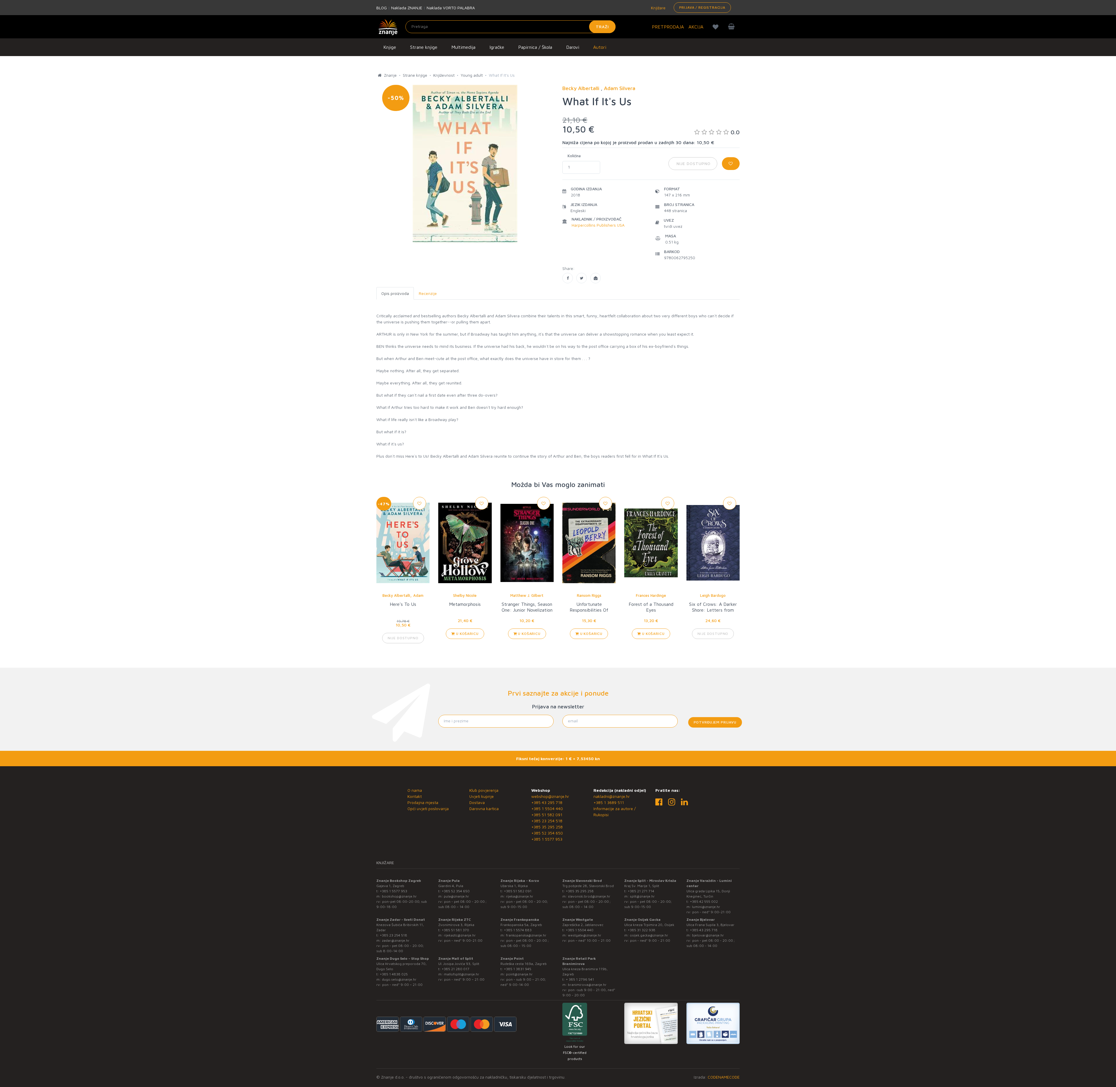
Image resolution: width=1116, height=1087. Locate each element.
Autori (599, 47)
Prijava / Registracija (702, 7)
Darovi (572, 47)
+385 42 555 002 (704, 901)
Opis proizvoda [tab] (395, 293)
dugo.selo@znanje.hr (399, 979)
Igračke (496, 47)
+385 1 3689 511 (608, 802)
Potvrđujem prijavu (715, 722)
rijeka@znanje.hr (519, 896)
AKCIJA (695, 26)
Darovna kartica (484, 808)
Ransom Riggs (589, 595)
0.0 (735, 132)
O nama (414, 790)
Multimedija (463, 47)
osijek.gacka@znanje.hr (649, 935)
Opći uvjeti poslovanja (428, 808)
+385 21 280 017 (455, 969)
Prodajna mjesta (422, 802)
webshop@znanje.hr (550, 796)
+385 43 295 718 (546, 802)
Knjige (389, 47)
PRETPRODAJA (668, 26)
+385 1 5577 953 (546, 839)
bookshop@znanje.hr (399, 896)
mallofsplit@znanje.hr (461, 974)
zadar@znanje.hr (395, 940)
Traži (602, 26)
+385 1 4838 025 (394, 974)
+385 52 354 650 (547, 832)
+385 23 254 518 (546, 820)
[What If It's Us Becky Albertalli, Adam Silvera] (567, 278)
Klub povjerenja (483, 790)
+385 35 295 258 (547, 826)
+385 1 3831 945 (517, 969)
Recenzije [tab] (428, 293)
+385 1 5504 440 (547, 808)
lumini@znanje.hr (706, 907)
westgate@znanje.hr (584, 935)
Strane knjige (423, 47)
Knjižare (658, 7)
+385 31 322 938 (641, 930)
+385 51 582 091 (546, 814)
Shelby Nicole (465, 595)
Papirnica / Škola (535, 47)
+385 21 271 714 (641, 891)
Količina (574, 155)
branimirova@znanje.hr (587, 984)
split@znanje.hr (642, 896)
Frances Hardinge (651, 595)
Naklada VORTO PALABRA (451, 7)
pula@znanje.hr (456, 896)
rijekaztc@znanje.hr (460, 935)
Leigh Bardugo (713, 595)
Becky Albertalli (396, 595)
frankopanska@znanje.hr (526, 935)
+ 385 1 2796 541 (580, 979)
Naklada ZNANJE (406, 7)
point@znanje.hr (519, 974)
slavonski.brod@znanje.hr (589, 896)
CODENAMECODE (724, 1077)
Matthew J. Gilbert (526, 595)
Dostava (477, 802)
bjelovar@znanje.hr (708, 935)
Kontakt (414, 796)
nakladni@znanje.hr (611, 796)
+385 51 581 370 (455, 930)
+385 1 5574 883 (518, 930)
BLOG (381, 7)
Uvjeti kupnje (481, 796)
